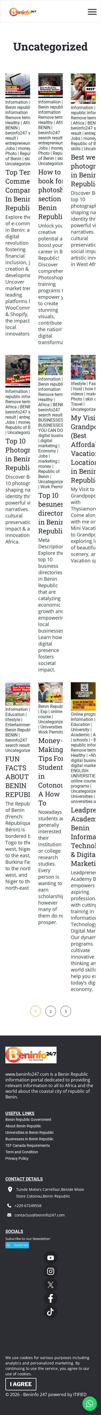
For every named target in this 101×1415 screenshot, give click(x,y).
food (77, 388)
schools (80, 739)
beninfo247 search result (50, 135)
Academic (80, 734)
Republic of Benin (20, 156)
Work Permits (53, 486)
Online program (85, 714)
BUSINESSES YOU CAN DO (50, 428)
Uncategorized (19, 163)
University (80, 729)
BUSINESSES (50, 420)
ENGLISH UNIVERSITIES (84, 773)
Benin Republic (19, 729)
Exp (43, 711)
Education (15, 714)
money (24, 148)
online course (50, 714)
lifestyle (78, 383)
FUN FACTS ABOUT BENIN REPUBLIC (22, 776)
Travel (76, 404)
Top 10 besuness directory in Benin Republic (52, 513)
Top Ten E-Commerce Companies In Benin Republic (23, 190)
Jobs (10, 148)
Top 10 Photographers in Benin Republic (28, 454)
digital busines (52, 435)
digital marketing (47, 443)
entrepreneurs (18, 143)
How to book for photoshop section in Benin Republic (55, 194)
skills (29, 158)
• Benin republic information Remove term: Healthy (18, 112)
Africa (28, 122)
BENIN (11, 127)
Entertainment (18, 724)
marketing (47, 461)
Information (16, 102)
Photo (11, 153)
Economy (47, 450)
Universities (51, 727)
